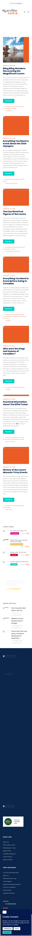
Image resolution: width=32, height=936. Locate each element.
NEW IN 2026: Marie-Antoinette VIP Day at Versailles (18, 540)
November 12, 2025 (18, 625)
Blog (15, 106)
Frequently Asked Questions (12, 884)
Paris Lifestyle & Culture (9, 108)
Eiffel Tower (8, 441)
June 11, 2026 (16, 613)
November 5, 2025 (17, 640)
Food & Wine (6, 316)
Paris (10, 110)
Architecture (8, 314)
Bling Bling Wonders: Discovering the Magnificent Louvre (14, 71)
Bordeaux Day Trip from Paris (18, 552)
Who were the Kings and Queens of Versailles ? (14, 351)
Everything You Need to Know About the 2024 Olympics (16, 144)
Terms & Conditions (9, 887)
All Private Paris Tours (9, 878)
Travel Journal (7, 857)
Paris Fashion (20, 106)
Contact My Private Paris (11, 872)
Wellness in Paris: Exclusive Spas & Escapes (17, 621)
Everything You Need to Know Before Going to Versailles (16, 281)
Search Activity (7, 860)
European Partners (9, 893)
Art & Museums (9, 106)
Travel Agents (7, 881)
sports (15, 183)
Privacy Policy (7, 890)
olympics (7, 183)
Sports (5, 181)
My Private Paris (16, 615)
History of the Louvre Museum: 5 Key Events (15, 471)
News (9, 179)
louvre (7, 110)
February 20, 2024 (9, 65)
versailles (7, 320)
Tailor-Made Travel (9, 845)
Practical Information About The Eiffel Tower (15, 403)
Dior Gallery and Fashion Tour (18, 530)
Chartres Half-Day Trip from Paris (19, 561)
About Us (6, 842)
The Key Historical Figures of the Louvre (14, 213)
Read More (8, 101)
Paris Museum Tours (9, 848)
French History (21, 247)
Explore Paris (7, 851)
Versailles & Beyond (9, 854)
